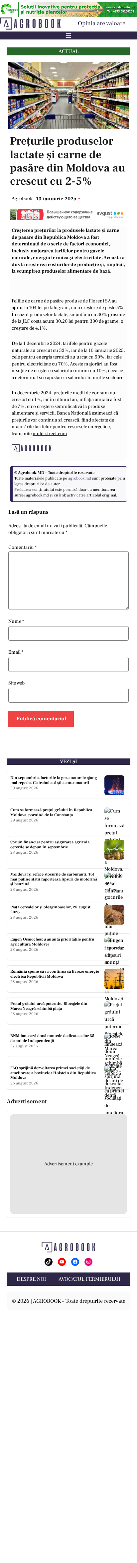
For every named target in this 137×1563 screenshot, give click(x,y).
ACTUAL (68, 51)
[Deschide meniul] (68, 35)
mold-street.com (50, 433)
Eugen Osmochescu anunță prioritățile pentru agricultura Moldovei (52, 941)
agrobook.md (79, 478)
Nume (16, 621)
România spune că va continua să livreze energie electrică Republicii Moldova (54, 974)
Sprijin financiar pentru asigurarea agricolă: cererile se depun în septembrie (50, 844)
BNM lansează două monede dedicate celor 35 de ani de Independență (52, 1038)
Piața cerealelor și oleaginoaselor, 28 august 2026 (50, 909)
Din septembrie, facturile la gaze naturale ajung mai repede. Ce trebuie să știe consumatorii (53, 780)
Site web (16, 683)
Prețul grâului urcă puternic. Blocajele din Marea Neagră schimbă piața (48, 1006)
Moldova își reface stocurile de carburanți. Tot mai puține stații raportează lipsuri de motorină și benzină (53, 879)
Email (15, 652)
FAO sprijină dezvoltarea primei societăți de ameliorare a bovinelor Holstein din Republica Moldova (53, 1073)
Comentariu (22, 547)
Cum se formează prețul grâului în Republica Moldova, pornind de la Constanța (51, 812)
